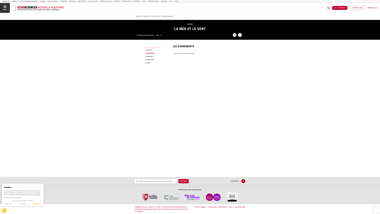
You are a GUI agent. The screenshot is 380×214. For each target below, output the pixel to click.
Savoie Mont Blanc (153, 1)
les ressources (149, 60)
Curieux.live (6, 1)
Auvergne (136, 1)
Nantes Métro (82, 1)
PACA (171, 1)
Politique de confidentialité (217, 207)
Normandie (64, 1)
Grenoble (164, 1)
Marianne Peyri (149, 35)
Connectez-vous (357, 8)
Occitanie (42, 1)
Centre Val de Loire (105, 1)
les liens (147, 63)
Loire (143, 1)
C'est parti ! (183, 181)
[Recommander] (240, 35)
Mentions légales (200, 207)
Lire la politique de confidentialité (12, 198)
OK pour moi (37, 204)
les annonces (149, 56)
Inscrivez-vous (372, 8)
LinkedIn (14, 1)
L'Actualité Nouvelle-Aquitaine (28, 1)
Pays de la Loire (93, 1)
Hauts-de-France (53, 1)
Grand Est (117, 1)
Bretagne (72, 1)
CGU (230, 207)
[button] (4, 210)
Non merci (9, 204)
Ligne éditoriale (240, 207)
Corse (176, 1)
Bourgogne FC (127, 1)
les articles (148, 50)
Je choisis (23, 204)
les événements (149, 53)
